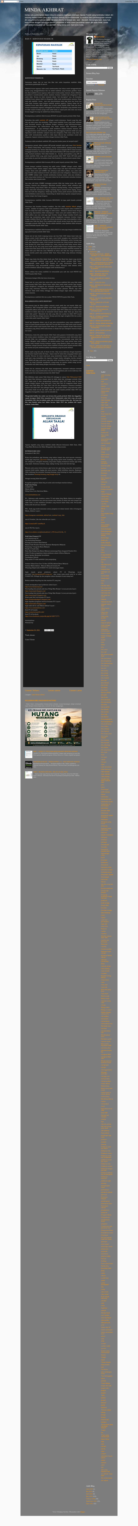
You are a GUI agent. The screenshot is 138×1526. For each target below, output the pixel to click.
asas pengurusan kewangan (106, 439)
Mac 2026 (89, 1496)
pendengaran (105, 1201)
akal (102, 381)
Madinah (104, 929)
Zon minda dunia (106, 1478)
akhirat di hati (105, 389)
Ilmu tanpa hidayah (104, 736)
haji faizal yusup (106, 564)
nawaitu (103, 1119)
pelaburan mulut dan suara (106, 1160)
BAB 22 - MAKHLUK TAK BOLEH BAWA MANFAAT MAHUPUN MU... (100, 337)
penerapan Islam (106, 1203)
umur (102, 1451)
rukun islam (105, 1294)
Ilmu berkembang (106, 663)
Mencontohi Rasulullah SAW (106, 1044)
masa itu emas (106, 966)
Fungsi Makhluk (106, 555)
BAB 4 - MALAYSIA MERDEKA (99, 271)
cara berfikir (105, 499)
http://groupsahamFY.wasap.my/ (42, 574)
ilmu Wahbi (104, 747)
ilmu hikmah (105, 683)
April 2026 (89, 1494)
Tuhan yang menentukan (105, 1435)
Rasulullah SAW (106, 1268)
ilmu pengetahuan (107, 721)
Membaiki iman (106, 1026)
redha (103, 1273)
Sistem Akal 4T (106, 1327)
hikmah (103, 620)
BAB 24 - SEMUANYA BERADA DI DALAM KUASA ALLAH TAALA (100, 346)
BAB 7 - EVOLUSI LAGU (97, 282)
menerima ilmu (106, 1048)
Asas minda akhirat (105, 435)
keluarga (104, 842)
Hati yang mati (105, 593)
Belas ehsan (105, 457)
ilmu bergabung (106, 661)
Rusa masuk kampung (105, 1297)
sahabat (103, 1300)
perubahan (104, 1254)
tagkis (103, 1360)
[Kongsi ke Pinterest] (53, 630)
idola (102, 642)
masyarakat (105, 980)
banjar (103, 452)
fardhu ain (104, 540)
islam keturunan (106, 769)
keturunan (104, 879)
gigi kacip (43, 459)
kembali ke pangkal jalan (105, 850)
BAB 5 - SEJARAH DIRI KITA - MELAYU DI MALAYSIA (50, 772)
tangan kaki (105, 1388)
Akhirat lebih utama (105, 392)
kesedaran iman (106, 867)
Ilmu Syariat (105, 731)
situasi (103, 1336)
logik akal (104, 924)
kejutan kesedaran (107, 835)
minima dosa (105, 1096)
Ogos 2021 (89, 1503)
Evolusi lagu (105, 538)
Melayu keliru (105, 1007)
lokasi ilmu (104, 926)
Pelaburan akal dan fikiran (106, 1147)
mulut (103, 1106)
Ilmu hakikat (105, 678)
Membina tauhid (106, 1039)
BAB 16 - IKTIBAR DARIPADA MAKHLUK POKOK (99, 317)
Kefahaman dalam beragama (107, 816)
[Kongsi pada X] (49, 630)
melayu (103, 1005)
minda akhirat (105, 1083)
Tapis (103, 1395)
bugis (103, 491)
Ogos (92, 351)
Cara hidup (104, 501)
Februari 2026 (90, 1499)
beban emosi (105, 454)
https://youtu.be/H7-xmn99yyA (35, 523)
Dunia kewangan (106, 531)
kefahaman (104, 813)
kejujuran (104, 832)
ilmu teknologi (105, 745)
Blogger (82, 1512)
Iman (102, 755)
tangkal (103, 1390)
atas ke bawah (105, 443)
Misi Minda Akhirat (107, 1099)
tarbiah (103, 1398)
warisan (103, 1462)
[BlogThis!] (47, 630)
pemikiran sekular (106, 1192)
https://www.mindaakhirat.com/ (35, 608)
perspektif (104, 1251)
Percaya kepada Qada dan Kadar (106, 1238)
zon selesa (104, 1480)
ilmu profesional (106, 724)
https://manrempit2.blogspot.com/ (35, 595)
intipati (103, 759)
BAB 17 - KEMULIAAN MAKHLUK (100, 320)
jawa (102, 784)
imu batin (104, 757)
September (93, 251)
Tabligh (103, 1357)
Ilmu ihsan (104, 685)
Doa (102, 511)
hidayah (103, 599)
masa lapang (105, 968)
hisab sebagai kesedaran (105, 626)
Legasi (103, 917)
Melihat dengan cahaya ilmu (106, 1013)
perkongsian (105, 1244)
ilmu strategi (105, 729)
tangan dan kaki (106, 1385)
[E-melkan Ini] (45, 630)
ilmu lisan (104, 704)
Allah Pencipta (105, 400)
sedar (103, 1305)
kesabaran (104, 862)
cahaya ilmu (105, 496)
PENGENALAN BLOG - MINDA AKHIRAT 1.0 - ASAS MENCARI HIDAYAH (56, 761)
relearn (103, 1275)
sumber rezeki (105, 1346)
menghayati (105, 1065)
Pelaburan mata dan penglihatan (106, 1156)
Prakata (103, 1258)
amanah (103, 419)
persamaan (104, 1249)
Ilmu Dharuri (105, 666)
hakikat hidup (105, 569)
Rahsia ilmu (105, 1266)
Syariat (103, 1355)
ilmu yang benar (106, 750)
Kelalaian (104, 840)
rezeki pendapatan (105, 1283)
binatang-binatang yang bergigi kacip (46, 474)
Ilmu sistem (104, 726)
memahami (104, 1019)
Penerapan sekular (104, 1206)
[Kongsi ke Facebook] (51, 630)
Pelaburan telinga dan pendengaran (107, 1173)
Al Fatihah (104, 395)
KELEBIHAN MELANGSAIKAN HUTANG (40, 700)
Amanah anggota (106, 421)
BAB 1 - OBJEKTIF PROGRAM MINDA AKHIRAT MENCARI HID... (101, 259)
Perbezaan (104, 1235)
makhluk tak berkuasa (105, 941)
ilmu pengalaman (106, 719)
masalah (104, 973)
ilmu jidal (104, 695)
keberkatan (104, 797)
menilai (103, 1067)
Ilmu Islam (104, 690)
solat (102, 1338)
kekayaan (104, 837)
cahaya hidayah (106, 494)
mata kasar (104, 993)
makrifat (103, 946)
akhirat (103, 386)
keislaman (104, 826)
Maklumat (104, 944)
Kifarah (103, 882)
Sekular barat (105, 1313)
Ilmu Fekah (104, 675)
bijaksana (104, 482)
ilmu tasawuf (105, 742)
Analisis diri (104, 432)
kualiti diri (104, 900)
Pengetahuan (105, 1217)
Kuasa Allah (105, 905)
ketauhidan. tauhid (107, 874)
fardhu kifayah (105, 542)
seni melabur (105, 1315)
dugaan (103, 517)
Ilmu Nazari (104, 717)
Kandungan (105, 789)
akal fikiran (104, 384)
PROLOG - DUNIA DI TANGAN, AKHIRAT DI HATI (103, 212)
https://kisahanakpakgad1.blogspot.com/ (38, 599)
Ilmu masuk (105, 712)
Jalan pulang (105, 776)
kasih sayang (105, 792)
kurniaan (104, 908)
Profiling (103, 1261)
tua (102, 1432)
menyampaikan (106, 1081)
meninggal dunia (106, 1070)
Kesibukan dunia (106, 872)
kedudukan (104, 808)
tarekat (103, 1400)
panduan (104, 1139)
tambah (103, 1381)
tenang (103, 1417)
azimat (103, 445)
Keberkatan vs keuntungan (105, 804)
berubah (103, 475)
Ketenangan (105, 877)
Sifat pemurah (105, 1322)
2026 (90, 247)
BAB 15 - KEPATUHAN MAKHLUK (100, 313)
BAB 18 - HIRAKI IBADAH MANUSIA (101, 323)
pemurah (104, 1194)
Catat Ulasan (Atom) (38, 694)
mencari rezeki (106, 1041)
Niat (102, 1121)
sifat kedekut (105, 1320)
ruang (103, 1289)
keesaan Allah (105, 810)
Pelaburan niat (105, 1164)
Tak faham (104, 1369)
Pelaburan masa (106, 1153)
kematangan (105, 844)
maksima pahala (106, 949)
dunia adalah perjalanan (105, 525)
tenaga (103, 1415)
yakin (102, 1465)
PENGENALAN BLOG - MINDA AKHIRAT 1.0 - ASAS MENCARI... (101, 254)
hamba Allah (105, 576)
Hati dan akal (105, 585)
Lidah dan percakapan (105, 920)
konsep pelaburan (107, 888)
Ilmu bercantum (106, 658)
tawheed (104, 1407)
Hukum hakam (105, 633)
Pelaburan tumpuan (104, 1177)
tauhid (103, 1405)
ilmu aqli (103, 652)
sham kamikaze (106, 1318)
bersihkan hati (105, 470)
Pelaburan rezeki (106, 1166)
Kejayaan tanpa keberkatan (106, 829)
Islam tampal (105, 771)
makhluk (103, 933)
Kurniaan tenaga (106, 910)
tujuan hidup (105, 1439)
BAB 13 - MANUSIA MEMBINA (99, 306)
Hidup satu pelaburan (104, 613)
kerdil (103, 857)
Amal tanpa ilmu (106, 414)
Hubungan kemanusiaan (105, 630)
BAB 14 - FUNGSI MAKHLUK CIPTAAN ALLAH (99, 310)
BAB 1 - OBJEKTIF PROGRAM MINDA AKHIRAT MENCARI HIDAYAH (55, 751)
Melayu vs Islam (106, 1010)
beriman (103, 468)
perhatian (104, 1241)
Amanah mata (105, 423)
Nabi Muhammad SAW (74, 377)
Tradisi (103, 1430)
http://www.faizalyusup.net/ (33, 587)
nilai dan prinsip (106, 1124)
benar (103, 459)
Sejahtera (104, 1308)
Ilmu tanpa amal (106, 733)
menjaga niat (105, 1076)
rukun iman (104, 1292)
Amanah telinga (106, 426)
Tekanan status (106, 1410)
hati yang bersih (106, 588)
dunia (103, 522)
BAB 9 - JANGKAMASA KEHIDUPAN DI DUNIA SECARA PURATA (101, 290)
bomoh (103, 484)
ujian (102, 1444)
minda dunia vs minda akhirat (106, 1093)
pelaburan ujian (106, 1181)
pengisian (104, 1224)
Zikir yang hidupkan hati (105, 1470)
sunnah (103, 1348)
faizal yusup (100, 36)
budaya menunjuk (107, 489)
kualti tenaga (105, 903)
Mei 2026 (89, 1491)
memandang (105, 1021)
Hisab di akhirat (106, 623)
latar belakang (105, 912)
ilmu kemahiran (106, 702)
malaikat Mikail (71, 206)
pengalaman (105, 1210)
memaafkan (105, 1016)
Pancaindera (105, 1133)
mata (102, 982)
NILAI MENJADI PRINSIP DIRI (95, 132)
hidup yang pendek (104, 617)
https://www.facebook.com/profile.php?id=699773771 (42, 616)
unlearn (103, 1453)
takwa (103, 1378)
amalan (103, 416)
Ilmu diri (103, 668)
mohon (103, 1101)
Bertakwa (104, 473)
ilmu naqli (104, 714)
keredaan (104, 860)
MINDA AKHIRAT (44, 9)
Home (88, 365)
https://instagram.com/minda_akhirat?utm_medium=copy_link (44, 515)
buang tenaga (105, 487)
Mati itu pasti (105, 996)
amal (102, 411)
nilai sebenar (105, 1130)
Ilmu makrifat (105, 707)
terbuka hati (105, 1419)
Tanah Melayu (105, 1383)
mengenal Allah (106, 1054)
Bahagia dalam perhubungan (106, 448)
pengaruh (104, 1212)
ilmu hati (103, 680)
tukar (102, 1441)
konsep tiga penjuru (105, 891)
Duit (102, 520)
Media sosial (105, 998)
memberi (104, 1028)
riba (102, 1287)
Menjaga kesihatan (104, 1073)
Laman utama (54, 690)
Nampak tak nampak (105, 1116)
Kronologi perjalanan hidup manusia (106, 896)
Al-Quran (104, 397)
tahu (102, 1367)
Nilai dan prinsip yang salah (106, 1127)
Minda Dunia (105, 1086)
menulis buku (105, 1079)
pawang (103, 1144)
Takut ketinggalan (106, 1376)
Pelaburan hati (105, 1151)
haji (102, 562)
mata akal (104, 984)
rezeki (103, 1280)
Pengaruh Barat (106, 1215)
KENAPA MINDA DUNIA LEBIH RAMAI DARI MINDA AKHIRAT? (103, 118)
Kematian (104, 847)
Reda (103, 1270)
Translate (101, 85)
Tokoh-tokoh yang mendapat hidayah (107, 1426)
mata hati (104, 987)
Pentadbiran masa (107, 1233)
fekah (103, 547)
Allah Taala (104, 405)
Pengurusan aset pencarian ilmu (106, 1227)
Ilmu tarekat (105, 740)
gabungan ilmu (106, 557)
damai (103, 508)
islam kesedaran (106, 767)
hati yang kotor (106, 590)
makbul (103, 931)
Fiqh (102, 550)
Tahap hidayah (106, 1362)
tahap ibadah (105, 1364)
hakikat (103, 567)
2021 (90, 249)
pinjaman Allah (105, 1256)
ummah (103, 1446)
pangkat (103, 1142)
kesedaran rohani (106, 869)
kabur (103, 787)
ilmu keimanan (105, 699)
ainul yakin (104, 379)
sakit (102, 1303)
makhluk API (44, 120)
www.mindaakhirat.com (32, 495)
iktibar (103, 644)
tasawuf (103, 1402)
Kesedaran (104, 865)
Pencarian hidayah (104, 1197)
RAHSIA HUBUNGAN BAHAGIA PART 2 (101, 171)
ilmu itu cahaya (106, 692)
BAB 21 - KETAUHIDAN (97, 333)
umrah (103, 1449)
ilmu (102, 647)
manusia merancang (104, 960)
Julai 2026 (89, 1489)
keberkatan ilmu (106, 799)
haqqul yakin (105, 578)
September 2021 (91, 1501)
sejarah (103, 1310)
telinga (103, 1412)
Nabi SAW (104, 1113)
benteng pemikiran (104, 462)
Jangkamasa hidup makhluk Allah (105, 780)
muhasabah (105, 1104)
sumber (103, 1343)
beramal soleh (105, 466)
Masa (103, 964)
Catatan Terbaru (32, 690)
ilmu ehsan (104, 673)
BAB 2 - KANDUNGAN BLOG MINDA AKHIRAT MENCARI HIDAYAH (101, 263)
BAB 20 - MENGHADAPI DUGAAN (100, 330)
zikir (102, 1467)
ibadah (103, 640)
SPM (102, 1341)
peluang (103, 1183)
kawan (103, 794)
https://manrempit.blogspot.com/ (35, 591)
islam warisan (105, 774)
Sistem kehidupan (107, 1330)
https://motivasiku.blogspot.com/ (35, 603)
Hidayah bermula (106, 602)
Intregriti (103, 762)
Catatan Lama (75, 690)
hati (102, 583)
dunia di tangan (106, 529)
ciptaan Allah (105, 506)
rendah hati (104, 1278)
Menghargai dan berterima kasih (106, 1061)
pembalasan (105, 1190)
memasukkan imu (106, 1023)
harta (102, 580)
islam (102, 764)
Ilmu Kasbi (104, 697)
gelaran (103, 559)
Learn (103, 915)
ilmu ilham (104, 687)
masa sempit (105, 971)
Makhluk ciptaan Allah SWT (106, 936)
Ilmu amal (104, 649)
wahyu (103, 1460)
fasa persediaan (106, 545)
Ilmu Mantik (105, 709)
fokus (103, 552)
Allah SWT (104, 402)
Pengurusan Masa (107, 1230)
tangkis (103, 1393)
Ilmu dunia (104, 670)
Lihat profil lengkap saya (94, 59)
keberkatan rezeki (107, 801)
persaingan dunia (106, 1246)
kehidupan (104, 819)
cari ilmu (103, 504)
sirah (102, 1325)
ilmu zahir (104, 752)
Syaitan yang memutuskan (105, 1351)
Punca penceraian (107, 1263)
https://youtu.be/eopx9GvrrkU (34, 612)
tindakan (104, 1422)
